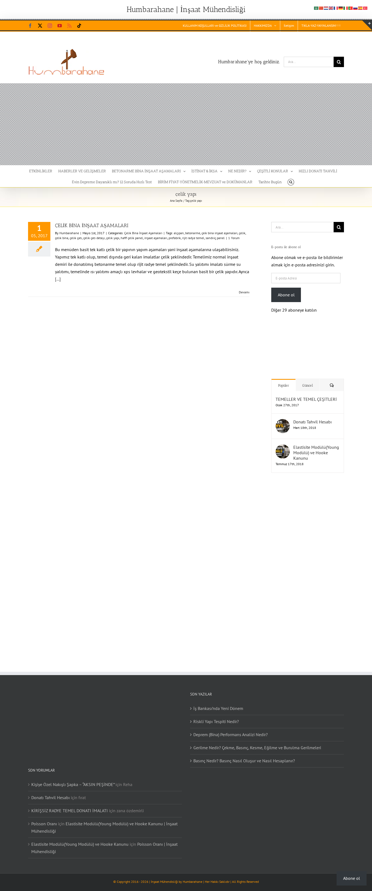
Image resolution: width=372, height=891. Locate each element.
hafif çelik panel (132, 238)
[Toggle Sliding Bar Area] (367, 25)
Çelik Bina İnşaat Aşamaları (143, 233)
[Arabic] (316, 7)
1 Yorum (234, 238)
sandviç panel (215, 238)
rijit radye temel (193, 238)
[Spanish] (360, 7)
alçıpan (179, 233)
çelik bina (61, 238)
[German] (341, 7)
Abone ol (286, 294)
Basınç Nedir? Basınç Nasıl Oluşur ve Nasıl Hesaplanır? (244, 755)
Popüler (283, 380)
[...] (58, 279)
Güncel (307, 380)
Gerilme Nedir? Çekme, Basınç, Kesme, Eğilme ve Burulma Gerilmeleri (257, 742)
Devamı (244, 292)
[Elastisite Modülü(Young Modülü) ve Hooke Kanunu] (283, 442)
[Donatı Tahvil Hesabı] (283, 417)
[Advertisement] (186, 124)
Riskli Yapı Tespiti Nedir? (216, 716)
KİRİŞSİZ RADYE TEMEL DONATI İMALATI (69, 805)
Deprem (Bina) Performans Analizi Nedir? (230, 729)
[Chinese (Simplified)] (321, 7)
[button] (291, 181)
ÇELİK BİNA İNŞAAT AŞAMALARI (91, 225)
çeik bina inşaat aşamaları (219, 233)
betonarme (192, 233)
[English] (331, 7)
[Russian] (355, 7)
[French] (336, 7)
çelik (242, 233)
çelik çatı (76, 238)
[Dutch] (326, 7)
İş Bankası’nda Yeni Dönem (218, 703)
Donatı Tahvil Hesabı (312, 416)
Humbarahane (69, 233)
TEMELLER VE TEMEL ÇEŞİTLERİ (306, 393)
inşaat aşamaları (155, 238)
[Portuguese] (350, 7)
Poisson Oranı (44, 818)
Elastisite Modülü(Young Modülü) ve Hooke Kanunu (316, 447)
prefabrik (175, 238)
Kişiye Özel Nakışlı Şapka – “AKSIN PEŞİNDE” (72, 779)
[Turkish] (365, 7)
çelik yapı (112, 238)
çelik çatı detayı (94, 238)
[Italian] (345, 7)
